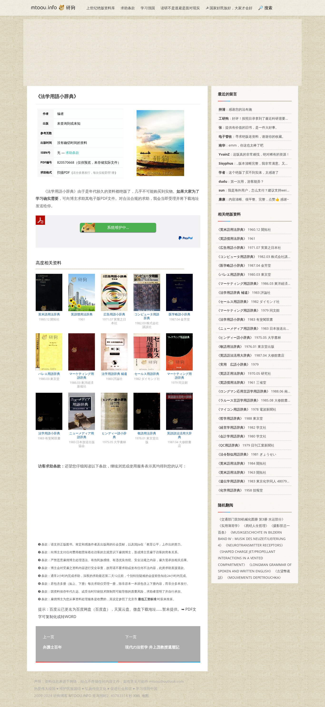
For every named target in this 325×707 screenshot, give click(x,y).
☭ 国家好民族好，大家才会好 (229, 7)
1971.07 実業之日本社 (249, 247)
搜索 (268, 7)
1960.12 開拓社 (244, 229)
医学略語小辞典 (179, 314)
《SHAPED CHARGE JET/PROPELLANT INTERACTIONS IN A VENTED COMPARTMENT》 (246, 558)
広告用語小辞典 (114, 314)
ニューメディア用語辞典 (81, 435)
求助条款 (128, 7)
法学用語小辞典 (49, 433)
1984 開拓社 (241, 463)
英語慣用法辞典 (82, 314)
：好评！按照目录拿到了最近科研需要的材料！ (259, 118)
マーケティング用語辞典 (81, 376)
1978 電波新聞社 (246, 409)
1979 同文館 (248, 310)
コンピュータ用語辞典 (146, 316)
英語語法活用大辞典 (179, 435)
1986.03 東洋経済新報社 (257, 283)
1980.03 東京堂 (244, 274)
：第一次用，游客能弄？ (241, 181)
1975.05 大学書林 (249, 337)
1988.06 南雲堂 (255, 391)
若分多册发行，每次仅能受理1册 (94, 173)
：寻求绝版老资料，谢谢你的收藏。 (252, 136)
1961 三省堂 (241, 382)
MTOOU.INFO (80, 695)
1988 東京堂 (240, 418)
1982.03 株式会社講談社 (255, 256)
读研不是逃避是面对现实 (180, 7)
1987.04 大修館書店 (250, 355)
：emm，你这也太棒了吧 (241, 145)
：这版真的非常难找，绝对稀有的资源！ (254, 154)
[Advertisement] (162, 52)
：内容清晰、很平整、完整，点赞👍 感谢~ (254, 199)
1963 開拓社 (241, 472)
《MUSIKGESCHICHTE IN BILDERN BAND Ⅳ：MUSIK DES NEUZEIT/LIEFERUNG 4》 (252, 538)
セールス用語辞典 (146, 374)
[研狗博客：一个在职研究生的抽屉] (53, 7)
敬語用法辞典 (147, 433)
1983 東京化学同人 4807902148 (256, 481)
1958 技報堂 (240, 490)
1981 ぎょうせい (246, 454)
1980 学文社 (241, 436)
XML (137, 695)
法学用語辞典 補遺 (114, 374)
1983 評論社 (244, 292)
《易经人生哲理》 (255, 525)
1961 (236, 238)
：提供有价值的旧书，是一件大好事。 (249, 127)
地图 (145, 695)
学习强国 (148, 7)
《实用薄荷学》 (229, 525)
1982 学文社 (241, 427)
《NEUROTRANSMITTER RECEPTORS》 (254, 545)
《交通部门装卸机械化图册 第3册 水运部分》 (251, 519)
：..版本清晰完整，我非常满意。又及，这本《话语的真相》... (272, 163)
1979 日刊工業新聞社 (245, 445)
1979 (238, 364)
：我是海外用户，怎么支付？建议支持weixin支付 (258, 190)
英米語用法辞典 (49, 314)
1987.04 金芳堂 (244, 265)
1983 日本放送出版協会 (256, 328)
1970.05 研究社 (244, 373)
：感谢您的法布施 (235, 109)
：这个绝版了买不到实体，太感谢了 (249, 172)
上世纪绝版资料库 (100, 7)
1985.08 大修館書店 (254, 400)
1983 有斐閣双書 (245, 319)
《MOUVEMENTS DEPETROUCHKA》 (254, 577)
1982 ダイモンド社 (248, 301)
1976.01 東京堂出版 (245, 346)
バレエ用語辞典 (49, 374)
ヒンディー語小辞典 (114, 435)
